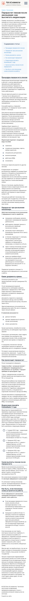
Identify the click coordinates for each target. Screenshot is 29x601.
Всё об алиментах (13, 2)
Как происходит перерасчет (13, 58)
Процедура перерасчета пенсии (15, 48)
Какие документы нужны (13, 55)
